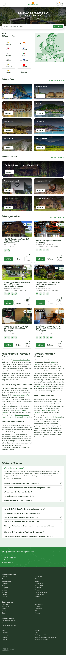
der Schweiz (57, 417)
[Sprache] (62, 4)
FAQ (36, 633)
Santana (37, 596)
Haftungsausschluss (41, 635)
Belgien (4, 613)
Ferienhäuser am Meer (9, 625)
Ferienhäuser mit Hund (9, 623)
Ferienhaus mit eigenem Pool (21, 395)
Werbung (5, 635)
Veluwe (4, 577)
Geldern (4, 594)
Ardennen (5, 579)
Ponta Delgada (39, 594)
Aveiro (37, 581)
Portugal (37, 613)
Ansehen (8, 96)
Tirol (3, 585)
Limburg (4, 590)
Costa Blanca (6, 581)
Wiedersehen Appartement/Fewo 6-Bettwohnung (49, 242)
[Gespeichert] (58, 4)
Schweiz (37, 611)
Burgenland (5, 588)
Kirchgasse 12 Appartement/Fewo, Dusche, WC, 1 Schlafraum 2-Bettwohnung (48, 285)
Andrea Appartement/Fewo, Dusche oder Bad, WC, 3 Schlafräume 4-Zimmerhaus (17, 329)
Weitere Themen (56, 157)
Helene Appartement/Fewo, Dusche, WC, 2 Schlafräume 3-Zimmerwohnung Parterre (17, 285)
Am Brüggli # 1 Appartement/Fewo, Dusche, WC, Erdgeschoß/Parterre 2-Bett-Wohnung (49, 329)
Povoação (38, 590)
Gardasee (5, 583)
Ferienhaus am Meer (42, 386)
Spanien (36, 364)
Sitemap (4, 639)
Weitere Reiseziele (55, 80)
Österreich (45, 417)
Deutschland (44, 410)
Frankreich (52, 410)
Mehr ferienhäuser (55, 217)
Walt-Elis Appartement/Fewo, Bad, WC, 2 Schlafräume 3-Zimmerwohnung (16, 242)
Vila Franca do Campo (41, 592)
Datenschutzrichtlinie (41, 639)
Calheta (37, 579)
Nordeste (38, 588)
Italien (53, 362)
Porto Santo (39, 585)
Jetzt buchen (8, 258)
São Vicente (39, 577)
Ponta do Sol (39, 583)
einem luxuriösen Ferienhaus (21, 360)
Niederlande (6, 604)
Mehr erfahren (18, 258)
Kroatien (37, 606)
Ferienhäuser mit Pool (9, 621)
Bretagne (5, 592)
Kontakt (4, 637)
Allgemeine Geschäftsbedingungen (46, 637)
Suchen (59, 26)
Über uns (5, 633)
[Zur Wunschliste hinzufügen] (24, 224)
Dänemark (37, 412)
